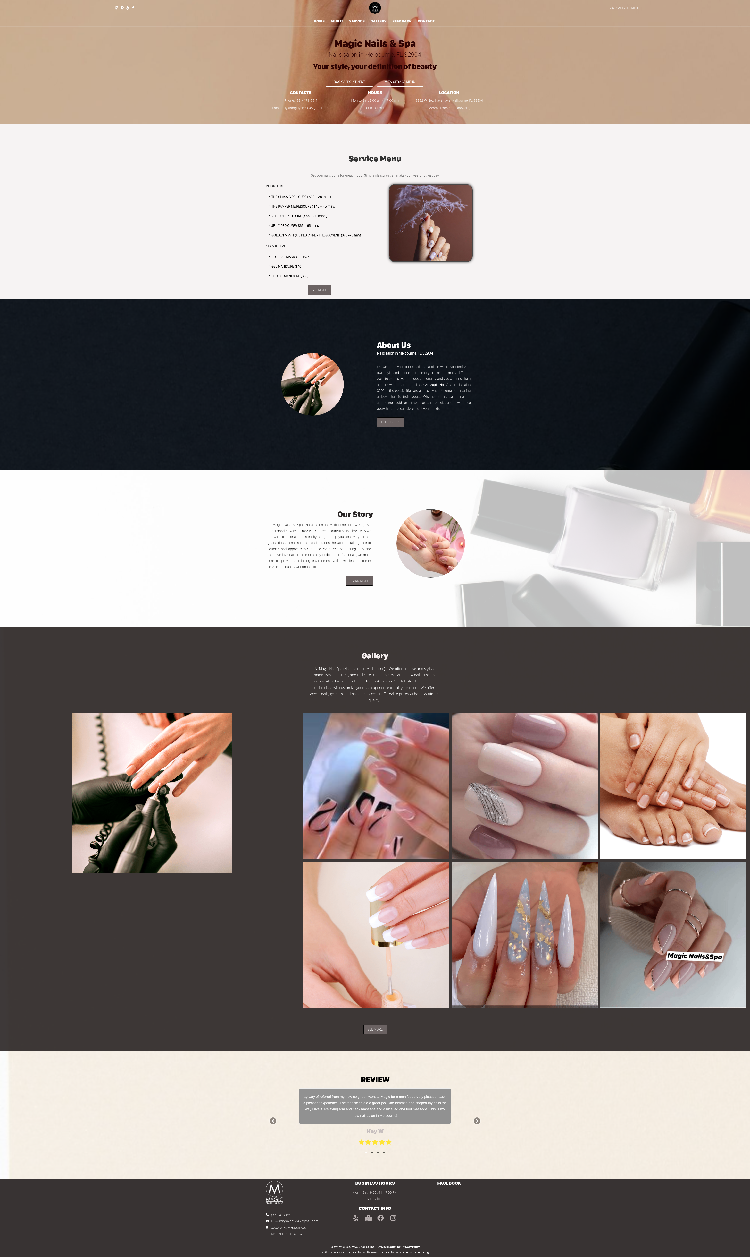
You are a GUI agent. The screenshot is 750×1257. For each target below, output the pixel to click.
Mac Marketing (390, 1247)
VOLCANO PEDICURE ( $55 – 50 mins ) (299, 216)
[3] (378, 1152)
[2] (372, 1152)
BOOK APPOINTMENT (624, 8)
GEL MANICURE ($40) (286, 266)
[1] (366, 1152)
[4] (384, 1152)
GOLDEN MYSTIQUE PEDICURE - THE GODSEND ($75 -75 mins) (316, 235)
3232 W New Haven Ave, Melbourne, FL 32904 (449, 100)
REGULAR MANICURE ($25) (291, 257)
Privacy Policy (411, 1247)
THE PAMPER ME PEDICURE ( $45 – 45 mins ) (304, 206)
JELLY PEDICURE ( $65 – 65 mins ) (296, 225)
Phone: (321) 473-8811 (300, 100)
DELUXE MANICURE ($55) (289, 276)
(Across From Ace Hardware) (449, 108)
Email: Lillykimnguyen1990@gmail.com (300, 108)
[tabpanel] (375, 1117)
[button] (319, 197)
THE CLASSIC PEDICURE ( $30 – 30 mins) (301, 197)
